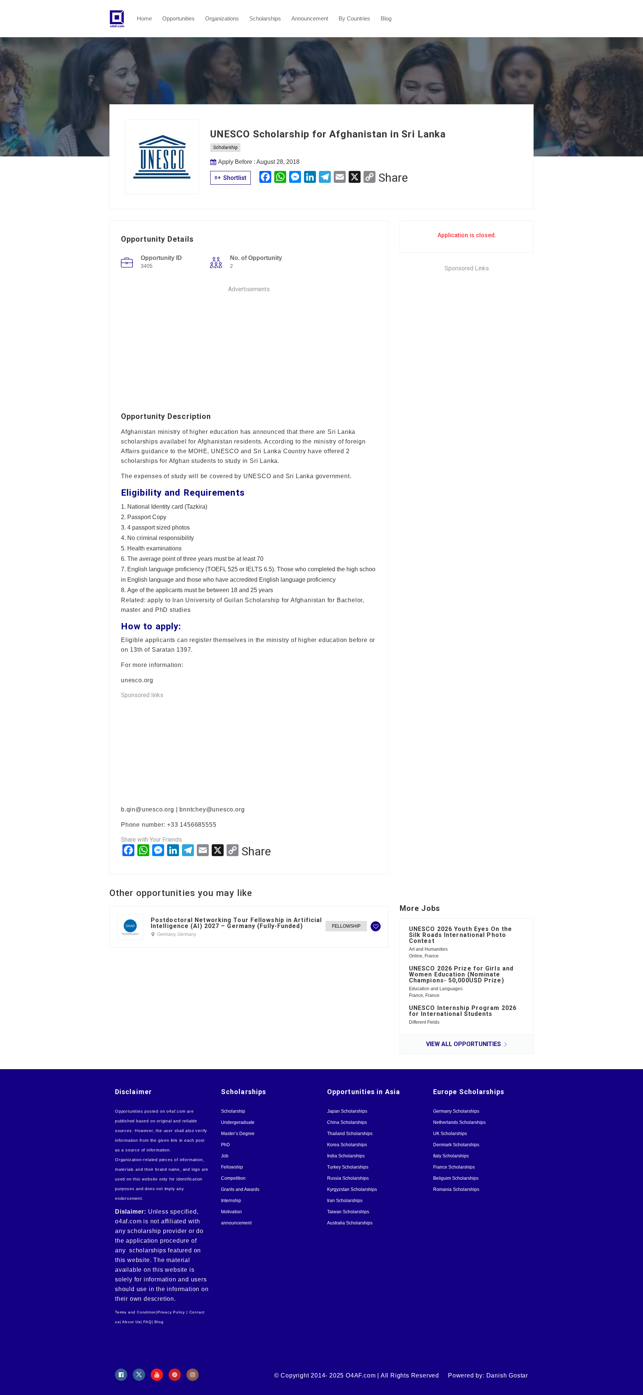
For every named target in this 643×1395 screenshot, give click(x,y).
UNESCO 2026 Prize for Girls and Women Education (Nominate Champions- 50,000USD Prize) (461, 974)
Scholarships (265, 18)
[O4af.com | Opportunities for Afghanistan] (120, 19)
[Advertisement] (249, 346)
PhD (225, 1144)
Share (393, 178)
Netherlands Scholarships (459, 1122)
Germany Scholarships (456, 1111)
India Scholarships (346, 1156)
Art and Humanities (428, 949)
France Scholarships (454, 1167)
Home (144, 18)
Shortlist (234, 177)
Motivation (231, 1211)
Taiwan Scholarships (348, 1211)
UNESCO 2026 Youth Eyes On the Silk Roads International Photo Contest (460, 934)
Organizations (222, 18)
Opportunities (178, 18)
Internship (231, 1200)
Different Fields (424, 1022)
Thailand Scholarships (349, 1133)
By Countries (354, 18)
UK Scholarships (450, 1133)
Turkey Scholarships (347, 1167)
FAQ (147, 1322)
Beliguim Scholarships (456, 1178)
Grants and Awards (240, 1189)
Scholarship (225, 147)
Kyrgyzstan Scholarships (352, 1189)
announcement (236, 1223)
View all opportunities (464, 1044)
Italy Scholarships (451, 1156)
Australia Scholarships (349, 1223)
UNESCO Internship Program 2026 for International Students (462, 1010)
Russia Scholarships (348, 1178)
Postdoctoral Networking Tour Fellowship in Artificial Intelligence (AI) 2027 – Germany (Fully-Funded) (236, 923)
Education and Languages (436, 988)
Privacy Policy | (172, 1312)
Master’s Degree (238, 1133)
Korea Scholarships (347, 1144)
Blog (386, 18)
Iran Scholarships (344, 1200)
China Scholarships (347, 1122)
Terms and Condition (135, 1312)
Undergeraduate (238, 1122)
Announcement (309, 18)
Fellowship (346, 926)
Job (224, 1156)
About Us (131, 1322)
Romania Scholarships (456, 1189)
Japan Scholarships (347, 1111)
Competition (233, 1178)
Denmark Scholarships (456, 1144)
